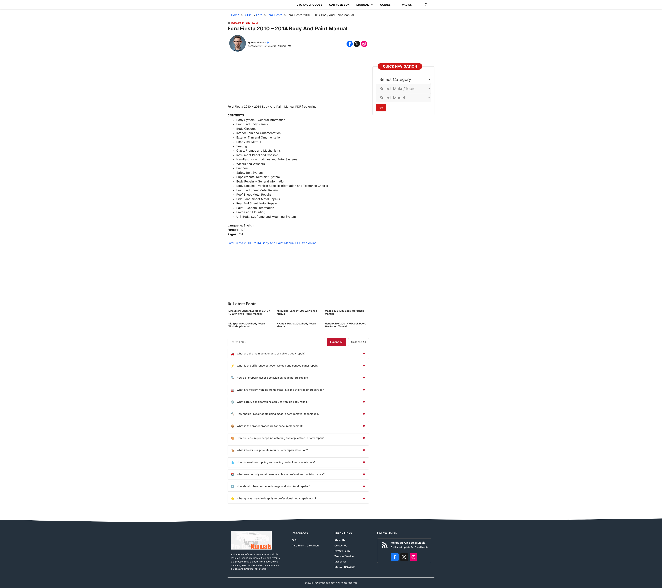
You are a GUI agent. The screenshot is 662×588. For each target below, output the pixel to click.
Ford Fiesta (251, 23)
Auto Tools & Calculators (305, 545)
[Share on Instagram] (364, 44)
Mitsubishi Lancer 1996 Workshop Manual (297, 312)
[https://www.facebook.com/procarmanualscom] (395, 557)
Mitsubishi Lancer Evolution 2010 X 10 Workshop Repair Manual (249, 312)
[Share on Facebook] (350, 44)
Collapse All (358, 342)
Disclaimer (340, 561)
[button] (426, 4)
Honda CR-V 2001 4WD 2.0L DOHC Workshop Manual (345, 325)
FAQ (294, 540)
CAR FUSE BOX (339, 4)
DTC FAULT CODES (309, 4)
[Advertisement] (298, 80)
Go (381, 107)
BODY (234, 23)
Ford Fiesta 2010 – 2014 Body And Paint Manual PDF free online (272, 243)
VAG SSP (407, 4)
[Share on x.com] (357, 44)
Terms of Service (344, 556)
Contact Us (340, 545)
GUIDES (385, 4)
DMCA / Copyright (344, 566)
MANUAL (362, 4)
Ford (241, 23)
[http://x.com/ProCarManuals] (404, 557)
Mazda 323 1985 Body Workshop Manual (344, 312)
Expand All (336, 342)
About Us (339, 540)
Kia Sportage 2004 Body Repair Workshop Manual (246, 325)
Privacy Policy (342, 550)
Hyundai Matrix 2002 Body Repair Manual (296, 325)
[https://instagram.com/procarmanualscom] (413, 557)
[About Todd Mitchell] (237, 44)
